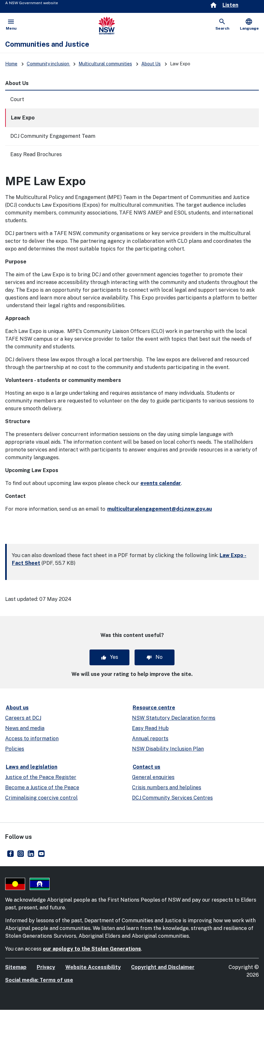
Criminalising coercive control (41, 798)
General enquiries (153, 777)
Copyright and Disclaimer (162, 967)
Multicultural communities (105, 63)
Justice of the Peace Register (40, 777)
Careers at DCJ (23, 718)
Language (249, 24)
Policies (14, 749)
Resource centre (154, 708)
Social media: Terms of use (39, 980)
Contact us (146, 767)
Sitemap (15, 967)
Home (11, 63)
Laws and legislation (31, 767)
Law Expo (23, 118)
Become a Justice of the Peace (42, 787)
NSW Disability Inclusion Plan (168, 749)
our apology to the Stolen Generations (92, 949)
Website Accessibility (93, 967)
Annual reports (150, 738)
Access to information (32, 738)
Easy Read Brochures (36, 154)
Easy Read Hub (150, 728)
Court (17, 99)
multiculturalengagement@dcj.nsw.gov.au (159, 509)
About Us (151, 63)
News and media (24, 728)
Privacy (46, 967)
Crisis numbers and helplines (166, 787)
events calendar (160, 483)
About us (17, 708)
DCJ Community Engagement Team (52, 136)
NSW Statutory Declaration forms (173, 718)
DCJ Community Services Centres (172, 798)
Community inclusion (48, 63)
